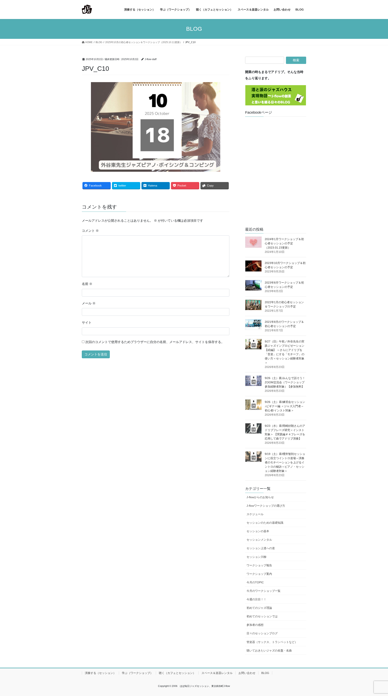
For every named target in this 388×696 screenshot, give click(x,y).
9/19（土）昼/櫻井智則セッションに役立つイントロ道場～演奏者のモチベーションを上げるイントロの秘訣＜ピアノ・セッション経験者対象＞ (285, 462)
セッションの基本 (258, 531)
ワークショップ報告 (259, 565)
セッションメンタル (259, 539)
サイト (87, 322)
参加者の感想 (255, 624)
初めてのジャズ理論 (259, 607)
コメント (90, 230)
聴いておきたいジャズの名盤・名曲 (269, 650)
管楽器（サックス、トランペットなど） (272, 642)
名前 (87, 284)
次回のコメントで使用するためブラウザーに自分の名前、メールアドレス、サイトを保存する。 (154, 342)
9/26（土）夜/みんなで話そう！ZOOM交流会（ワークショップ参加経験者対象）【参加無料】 (285, 382)
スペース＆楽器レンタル (217, 673)
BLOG (265, 673)
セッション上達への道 (261, 548)
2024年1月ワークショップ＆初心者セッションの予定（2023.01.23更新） (284, 243)
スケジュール (255, 514)
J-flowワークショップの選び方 (266, 505)
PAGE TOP (375, 671)
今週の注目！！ (256, 599)
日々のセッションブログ (262, 633)
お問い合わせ (246, 673)
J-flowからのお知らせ (260, 497)
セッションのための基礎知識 (265, 522)
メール (89, 303)
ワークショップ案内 (259, 573)
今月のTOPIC (255, 582)
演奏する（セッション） (100, 673)
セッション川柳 (256, 556)
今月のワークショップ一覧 (263, 590)
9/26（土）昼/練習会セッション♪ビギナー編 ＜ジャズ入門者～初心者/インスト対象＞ (285, 406)
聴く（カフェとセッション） (177, 673)
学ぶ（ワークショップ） (137, 673)
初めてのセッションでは (262, 616)
